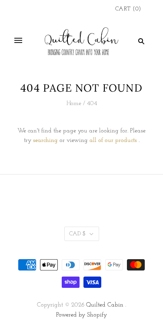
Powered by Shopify (81, 315)
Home (74, 103)
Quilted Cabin (104, 305)
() (128, 9)
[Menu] (18, 41)
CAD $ (77, 234)
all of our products (113, 140)
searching (45, 140)
